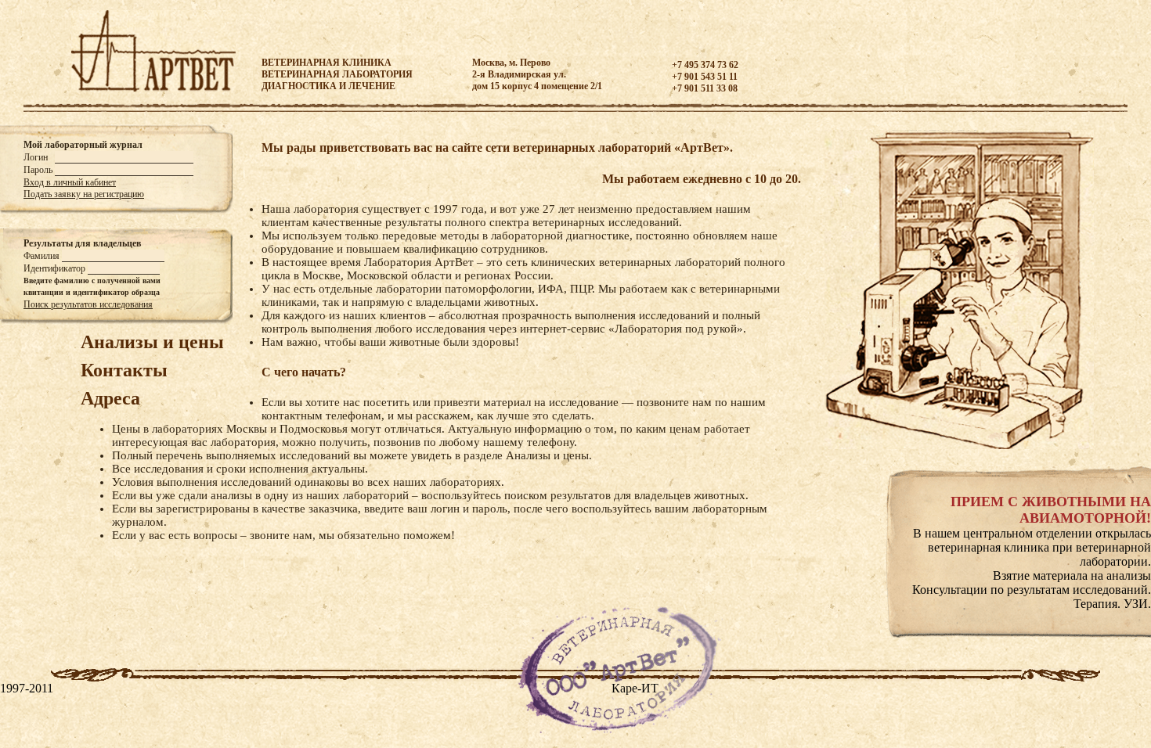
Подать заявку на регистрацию (83, 194)
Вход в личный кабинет (69, 182)
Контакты (124, 370)
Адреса (110, 398)
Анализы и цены (152, 342)
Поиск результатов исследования (88, 304)
